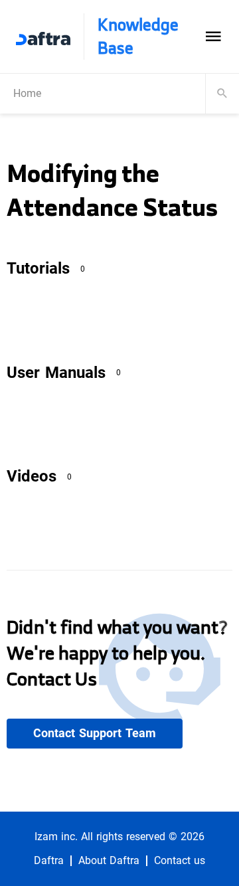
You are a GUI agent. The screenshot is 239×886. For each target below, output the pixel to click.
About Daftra (108, 860)
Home (27, 93)
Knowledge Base (138, 36)
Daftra (49, 860)
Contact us (179, 860)
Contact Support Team (94, 733)
